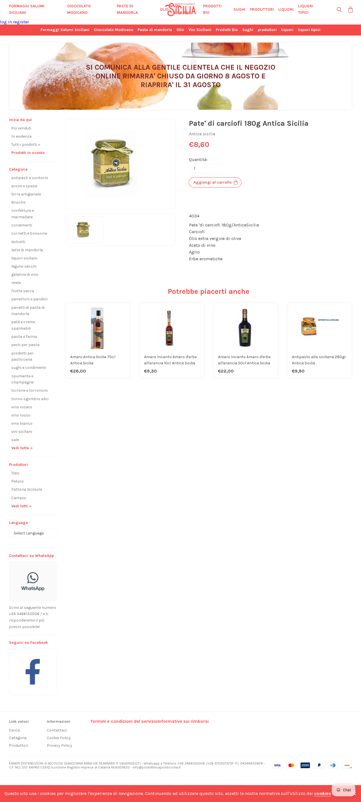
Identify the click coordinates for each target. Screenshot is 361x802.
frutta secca (22, 290)
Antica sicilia (202, 133)
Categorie (18, 737)
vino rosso (20, 415)
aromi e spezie (24, 186)
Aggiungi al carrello (212, 182)
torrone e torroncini (29, 390)
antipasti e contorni (29, 177)
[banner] (32, 669)
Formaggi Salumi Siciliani (27, 9)
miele (16, 282)
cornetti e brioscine (29, 233)
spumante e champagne (22, 379)
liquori (286, 9)
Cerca (14, 730)
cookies (322, 793)
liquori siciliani (24, 258)
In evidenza (21, 136)
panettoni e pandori (29, 299)
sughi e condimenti (28, 367)
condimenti (21, 225)
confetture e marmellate (22, 213)
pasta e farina (24, 336)
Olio (164, 9)
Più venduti (21, 128)
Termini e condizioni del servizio (124, 721)
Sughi (239, 9)
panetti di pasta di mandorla (28, 310)
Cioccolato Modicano (79, 9)
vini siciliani (21, 431)
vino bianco (21, 423)
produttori (262, 9)
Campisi (18, 497)
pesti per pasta (25, 344)
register (21, 22)
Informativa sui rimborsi (183, 721)
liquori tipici (305, 9)
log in (6, 22)
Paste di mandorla (127, 9)
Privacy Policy (59, 745)
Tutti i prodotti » (25, 144)
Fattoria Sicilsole (26, 489)
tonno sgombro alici (30, 398)
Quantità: (198, 159)
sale (15, 439)
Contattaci (57, 730)
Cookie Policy (59, 737)
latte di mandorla (27, 250)
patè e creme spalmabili (23, 325)
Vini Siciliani (181, 9)
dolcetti (18, 241)
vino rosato (21, 407)
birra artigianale (26, 194)
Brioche (18, 202)
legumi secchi (23, 266)
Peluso (17, 481)
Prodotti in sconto (28, 152)
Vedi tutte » (22, 448)
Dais (15, 473)
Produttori (18, 745)
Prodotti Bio (212, 9)
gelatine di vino (24, 274)
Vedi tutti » (21, 506)
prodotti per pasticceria (22, 356)
